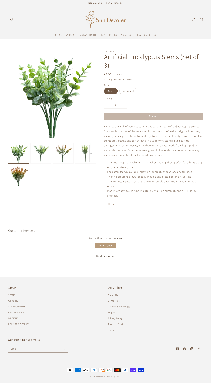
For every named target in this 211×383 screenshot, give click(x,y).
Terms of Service (116, 324)
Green (110, 91)
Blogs (111, 329)
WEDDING (13, 300)
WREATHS (13, 318)
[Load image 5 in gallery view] (18, 175)
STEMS (11, 295)
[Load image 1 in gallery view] (18, 153)
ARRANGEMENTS (16, 306)
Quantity (108, 98)
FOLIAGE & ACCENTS (18, 324)
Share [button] (111, 204)
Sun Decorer (100, 376)
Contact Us (114, 300)
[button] (11, 19)
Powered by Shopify (113, 376)
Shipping (108, 79)
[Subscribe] (64, 348)
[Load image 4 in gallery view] (85, 153)
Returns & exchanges (119, 306)
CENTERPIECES (16, 312)
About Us (113, 295)
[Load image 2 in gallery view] (40, 153)
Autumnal (128, 91)
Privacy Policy (115, 318)
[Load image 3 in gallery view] (63, 153)
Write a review (105, 245)
